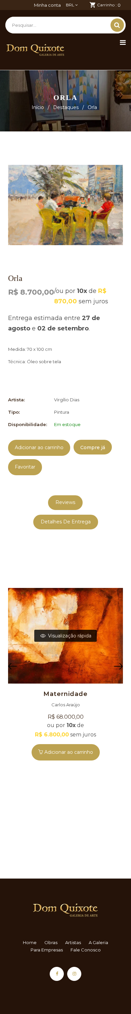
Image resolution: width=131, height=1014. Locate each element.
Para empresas (47, 949)
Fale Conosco (86, 949)
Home (30, 942)
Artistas (73, 942)
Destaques (66, 107)
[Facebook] (57, 974)
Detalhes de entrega (66, 522)
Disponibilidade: (27, 424)
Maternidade (65, 694)
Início (38, 107)
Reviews (65, 502)
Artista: (16, 399)
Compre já (92, 447)
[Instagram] (74, 974)
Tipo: (14, 412)
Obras (50, 942)
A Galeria (98, 942)
